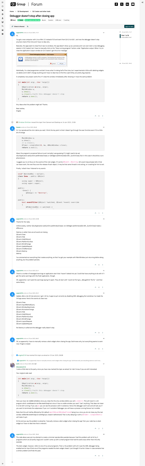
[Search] (2, 26)
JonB (17, 364)
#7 (103, 364)
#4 (103, 271)
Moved (14, 20)
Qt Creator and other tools (33, 20)
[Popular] (2, 14)
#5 (103, 293)
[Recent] (2, 6)
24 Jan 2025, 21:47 (34, 33)
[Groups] (2, 22)
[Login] (142, 2)
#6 (103, 338)
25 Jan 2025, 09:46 (30, 364)
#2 (103, 127)
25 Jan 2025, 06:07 (34, 338)
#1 (103, 33)
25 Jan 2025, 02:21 (34, 271)
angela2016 (19, 33)
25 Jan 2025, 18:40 (34, 434)
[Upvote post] (95, 115)
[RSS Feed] (27, 26)
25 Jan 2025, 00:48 (32, 127)
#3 (103, 219)
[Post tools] (103, 115)
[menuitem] (142, 2)
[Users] (2, 18)
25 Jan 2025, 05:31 (34, 293)
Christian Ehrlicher (24, 122)
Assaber (18, 127)
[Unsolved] (2, 34)
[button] (2, 463)
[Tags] (2, 10)
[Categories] (2, 2)
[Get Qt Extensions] (2, 30)
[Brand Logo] (26, 4)
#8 (103, 434)
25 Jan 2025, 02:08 (34, 219)
